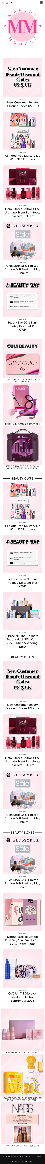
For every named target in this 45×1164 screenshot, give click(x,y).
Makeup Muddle (16, 1156)
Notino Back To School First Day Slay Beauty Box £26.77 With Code (22, 940)
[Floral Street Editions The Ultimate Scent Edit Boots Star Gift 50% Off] (22, 184)
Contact (37, 1156)
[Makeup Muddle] (22, 27)
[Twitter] (3, 3)
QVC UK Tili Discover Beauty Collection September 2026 (22, 997)
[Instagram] (7, 3)
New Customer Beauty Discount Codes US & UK (22, 104)
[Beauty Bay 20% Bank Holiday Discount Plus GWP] (22, 297)
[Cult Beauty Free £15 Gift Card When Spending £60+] (22, 358)
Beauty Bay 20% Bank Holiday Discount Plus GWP (23, 326)
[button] (42, 2)
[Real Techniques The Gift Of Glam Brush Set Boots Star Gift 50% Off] (22, 445)
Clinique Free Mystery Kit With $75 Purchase (22, 157)
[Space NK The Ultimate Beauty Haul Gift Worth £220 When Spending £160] (22, 611)
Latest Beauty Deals (23, 1158)
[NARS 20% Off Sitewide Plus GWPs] (22, 1123)
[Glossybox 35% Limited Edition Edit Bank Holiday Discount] (22, 241)
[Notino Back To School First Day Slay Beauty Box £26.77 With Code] (22, 912)
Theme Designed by (22, 1161)
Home (28, 1156)
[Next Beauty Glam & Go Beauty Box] (22, 403)
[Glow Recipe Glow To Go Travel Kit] (22, 1030)
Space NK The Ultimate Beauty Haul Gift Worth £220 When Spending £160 (22, 641)
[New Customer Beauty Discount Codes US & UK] (22, 77)
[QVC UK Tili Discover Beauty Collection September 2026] (22, 968)
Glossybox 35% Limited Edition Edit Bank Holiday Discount (22, 269)
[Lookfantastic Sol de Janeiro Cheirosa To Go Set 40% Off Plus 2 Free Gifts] (22, 1075)
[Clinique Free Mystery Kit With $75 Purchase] (22, 131)
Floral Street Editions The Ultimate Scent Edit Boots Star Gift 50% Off (22, 212)
